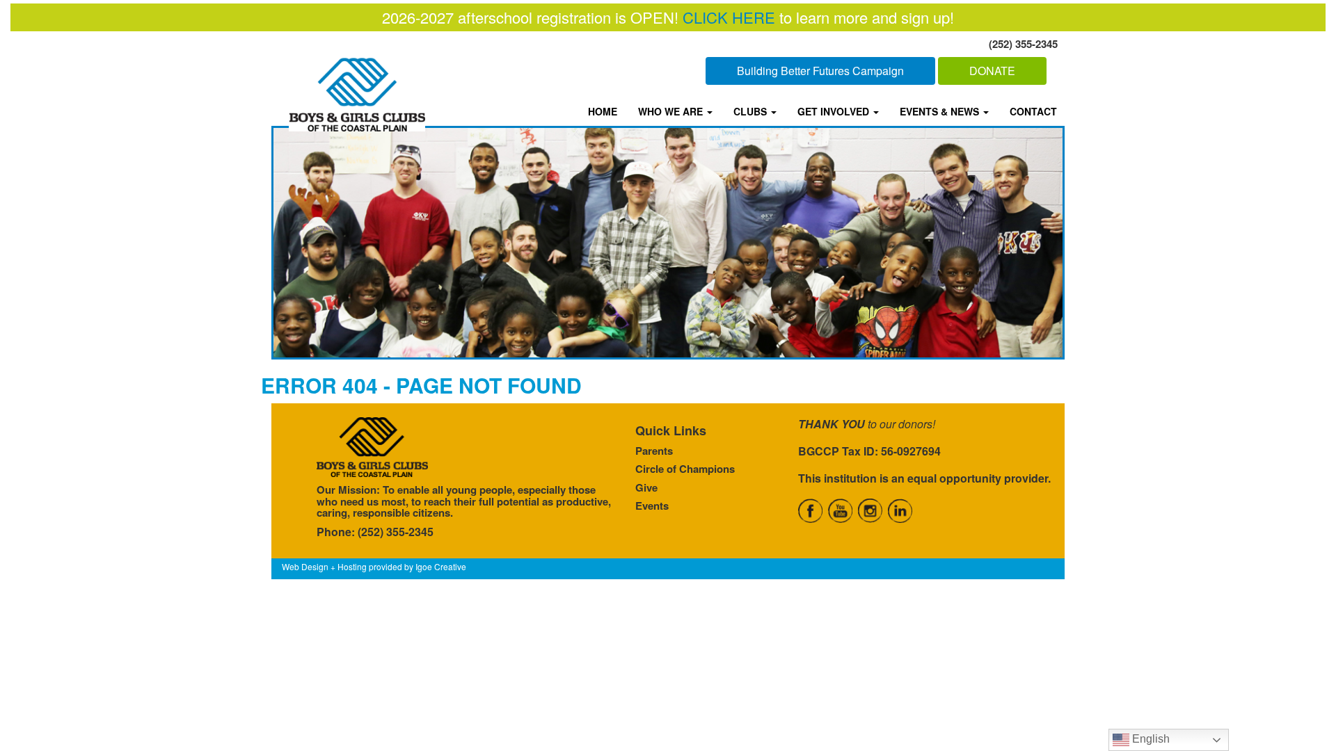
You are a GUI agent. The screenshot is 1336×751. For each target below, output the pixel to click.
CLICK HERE (729, 17)
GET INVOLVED (834, 111)
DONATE (992, 71)
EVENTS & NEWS (941, 111)
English (1149, 739)
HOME (602, 111)
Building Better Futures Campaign (820, 71)
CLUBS (751, 111)
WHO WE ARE (672, 111)
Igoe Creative (440, 566)
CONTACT (1033, 111)
